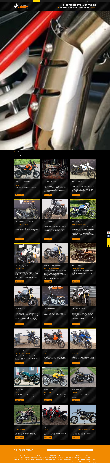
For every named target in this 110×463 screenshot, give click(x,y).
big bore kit (53, 455)
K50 (47, 459)
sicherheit (74, 462)
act (24, 455)
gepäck (33, 459)
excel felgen (87, 457)
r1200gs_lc (23, 462)
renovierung (39, 462)
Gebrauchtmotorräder (66, 7)
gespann (38, 459)
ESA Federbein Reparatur (79, 457)
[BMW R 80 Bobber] (55, 209)
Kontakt (30, 0)
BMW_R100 (28, 457)
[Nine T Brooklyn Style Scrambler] (55, 253)
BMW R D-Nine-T (19, 308)
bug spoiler (45, 457)
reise (34, 462)
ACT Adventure (27, 455)
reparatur (45, 462)
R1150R (15, 461)
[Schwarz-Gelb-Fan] (55, 377)
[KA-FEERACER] (27, 377)
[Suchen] (95, 450)
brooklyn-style (40, 457)
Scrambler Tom (75, 427)
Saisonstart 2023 (57, 461)
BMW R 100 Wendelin (77, 265)
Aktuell (19, 0)
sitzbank (80, 462)
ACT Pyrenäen (33, 455)
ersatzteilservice (69, 457)
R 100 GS (94, 459)
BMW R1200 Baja (92, 455)
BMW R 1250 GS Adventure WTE (23, 222)
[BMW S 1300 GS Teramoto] (27, 169)
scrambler (68, 462)
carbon (49, 457)
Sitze (85, 461)
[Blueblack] (83, 339)
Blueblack (74, 351)
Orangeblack (47, 351)
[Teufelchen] (55, 415)
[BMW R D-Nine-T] (27, 296)
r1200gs (19, 462)
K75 (49, 459)
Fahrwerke (24, 459)
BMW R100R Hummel (49, 308)
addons (38, 455)
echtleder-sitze (62, 457)
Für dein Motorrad (84, 7)
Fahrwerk (17, 459)
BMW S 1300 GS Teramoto (22, 181)
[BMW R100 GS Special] (27, 253)
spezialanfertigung (91, 462)
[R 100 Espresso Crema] (55, 169)
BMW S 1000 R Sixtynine (78, 308)
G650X (29, 459)
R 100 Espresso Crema (49, 181)
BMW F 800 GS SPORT (77, 181)
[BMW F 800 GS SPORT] (83, 169)
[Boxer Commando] (83, 377)
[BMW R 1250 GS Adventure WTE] (27, 209)
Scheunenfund (19, 351)
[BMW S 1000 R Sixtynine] (83, 296)
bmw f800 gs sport (65, 455)
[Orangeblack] (55, 339)
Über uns (25, 0)
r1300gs (27, 461)
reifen (31, 462)
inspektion (43, 459)
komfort (61, 459)
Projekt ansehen (19, 195)
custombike (53, 457)
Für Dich (75, 7)
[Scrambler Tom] (83, 415)
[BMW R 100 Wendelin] (83, 253)
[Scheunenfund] (27, 338)
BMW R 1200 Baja (76, 222)
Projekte (93, 7)
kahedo (52, 459)
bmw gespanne (72, 455)
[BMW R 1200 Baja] (83, 209)
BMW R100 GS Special (20, 266)
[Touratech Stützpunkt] (108, 242)
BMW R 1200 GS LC (17, 457)
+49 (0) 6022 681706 (92, 0)
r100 (90, 459)
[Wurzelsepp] (27, 415)
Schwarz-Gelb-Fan (48, 389)
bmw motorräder (82, 455)
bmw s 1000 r (23, 457)
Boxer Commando (76, 389)
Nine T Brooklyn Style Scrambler (52, 265)
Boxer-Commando (34, 457)
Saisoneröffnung (50, 461)
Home (15, 0)
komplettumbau (67, 459)
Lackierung (81, 459)
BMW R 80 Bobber (48, 221)
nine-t (87, 459)
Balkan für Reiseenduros (45, 455)
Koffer (57, 459)
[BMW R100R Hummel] (55, 296)
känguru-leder (74, 459)
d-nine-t (58, 457)
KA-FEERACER (18, 389)
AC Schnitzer (20, 455)
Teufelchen (46, 427)
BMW (59, 455)
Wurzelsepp (18, 427)
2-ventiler (16, 455)
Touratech (37, 0)
